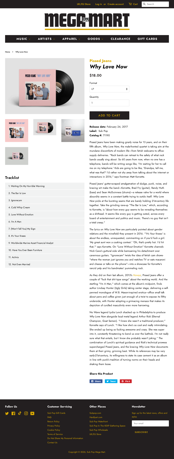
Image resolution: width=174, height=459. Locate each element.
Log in (98, 4)
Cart (135, 4)
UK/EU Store (84, 4)
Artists (45, 39)
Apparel (70, 39)
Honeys (137, 275)
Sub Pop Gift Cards (56, 413)
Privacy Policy (53, 425)
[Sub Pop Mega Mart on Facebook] (13, 414)
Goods (94, 39)
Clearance (120, 39)
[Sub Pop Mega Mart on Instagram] (26, 414)
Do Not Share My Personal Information (65, 438)
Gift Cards (148, 39)
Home (7, 51)
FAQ (49, 417)
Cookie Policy (53, 430)
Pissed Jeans (100, 60)
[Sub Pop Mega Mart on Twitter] (7, 414)
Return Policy (53, 421)
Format (93, 83)
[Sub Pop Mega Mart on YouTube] (32, 414)
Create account (116, 4)
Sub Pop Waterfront (99, 421)
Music (22, 39)
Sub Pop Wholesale (99, 430)
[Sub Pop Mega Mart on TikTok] (20, 414)
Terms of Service (55, 434)
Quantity (94, 97)
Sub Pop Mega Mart (96, 452)
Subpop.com (95, 413)
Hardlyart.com (96, 417)
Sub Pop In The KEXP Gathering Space (107, 425)
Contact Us (52, 442)
